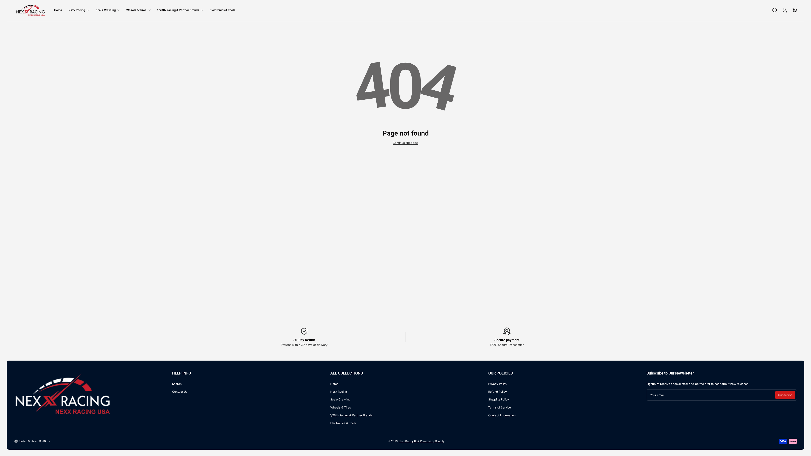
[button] (774, 10)
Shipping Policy (498, 399)
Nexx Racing (338, 392)
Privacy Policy (497, 384)
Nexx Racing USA (409, 441)
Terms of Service (499, 407)
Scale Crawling (340, 399)
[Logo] (30, 10)
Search (177, 384)
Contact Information (502, 415)
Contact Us (179, 392)
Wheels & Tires (340, 407)
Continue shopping (405, 143)
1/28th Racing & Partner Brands (351, 415)
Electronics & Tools (343, 423)
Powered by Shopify (432, 441)
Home (334, 384)
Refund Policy (497, 392)
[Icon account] (784, 10)
